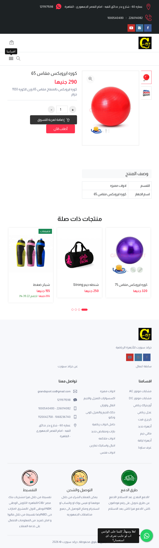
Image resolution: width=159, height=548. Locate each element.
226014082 (136, 17)
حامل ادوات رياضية (103, 424)
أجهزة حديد (145, 426)
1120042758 (45, 416)
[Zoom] (90, 79)
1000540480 (115, 17)
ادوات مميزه (107, 391)
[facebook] (148, 28)
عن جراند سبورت (68, 366)
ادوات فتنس (107, 452)
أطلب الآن (60, 129)
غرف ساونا (145, 447)
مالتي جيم (146, 433)
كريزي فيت (145, 419)
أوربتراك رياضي (142, 405)
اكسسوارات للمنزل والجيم (99, 398)
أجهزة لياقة (145, 440)
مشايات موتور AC (140, 391)
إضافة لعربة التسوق (51, 119)
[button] (84, 309)
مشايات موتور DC (140, 398)
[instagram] (139, 28)
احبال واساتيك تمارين (102, 445)
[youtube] (131, 28)
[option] (146, 77)
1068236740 (63, 416)
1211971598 (46, 6)
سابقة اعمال (144, 366)
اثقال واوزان (107, 405)
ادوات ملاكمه (107, 438)
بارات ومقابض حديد (103, 431)
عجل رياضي (144, 412)
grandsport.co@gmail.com (54, 391)
